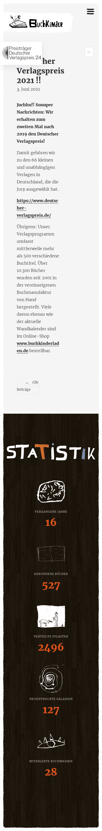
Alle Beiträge (27, 386)
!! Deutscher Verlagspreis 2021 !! (40, 66)
